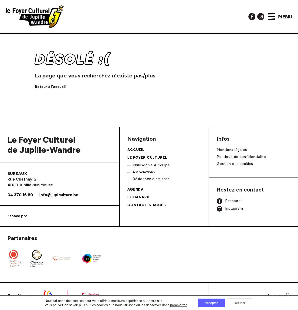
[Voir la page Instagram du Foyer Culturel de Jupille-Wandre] (260, 16)
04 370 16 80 (20, 194)
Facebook (233, 201)
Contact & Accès (146, 205)
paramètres (178, 305)
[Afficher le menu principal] (271, 16)
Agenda (135, 189)
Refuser (239, 303)
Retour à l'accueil (50, 86)
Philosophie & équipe (151, 165)
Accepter (211, 303)
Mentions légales (232, 150)
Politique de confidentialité (241, 157)
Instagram (233, 208)
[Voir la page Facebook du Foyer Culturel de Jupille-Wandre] (251, 16)
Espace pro (17, 216)
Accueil (136, 150)
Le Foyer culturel (147, 157)
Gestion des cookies (235, 164)
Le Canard (138, 197)
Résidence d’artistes (151, 179)
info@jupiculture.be (58, 194)
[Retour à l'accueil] (35, 16)
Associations (144, 172)
